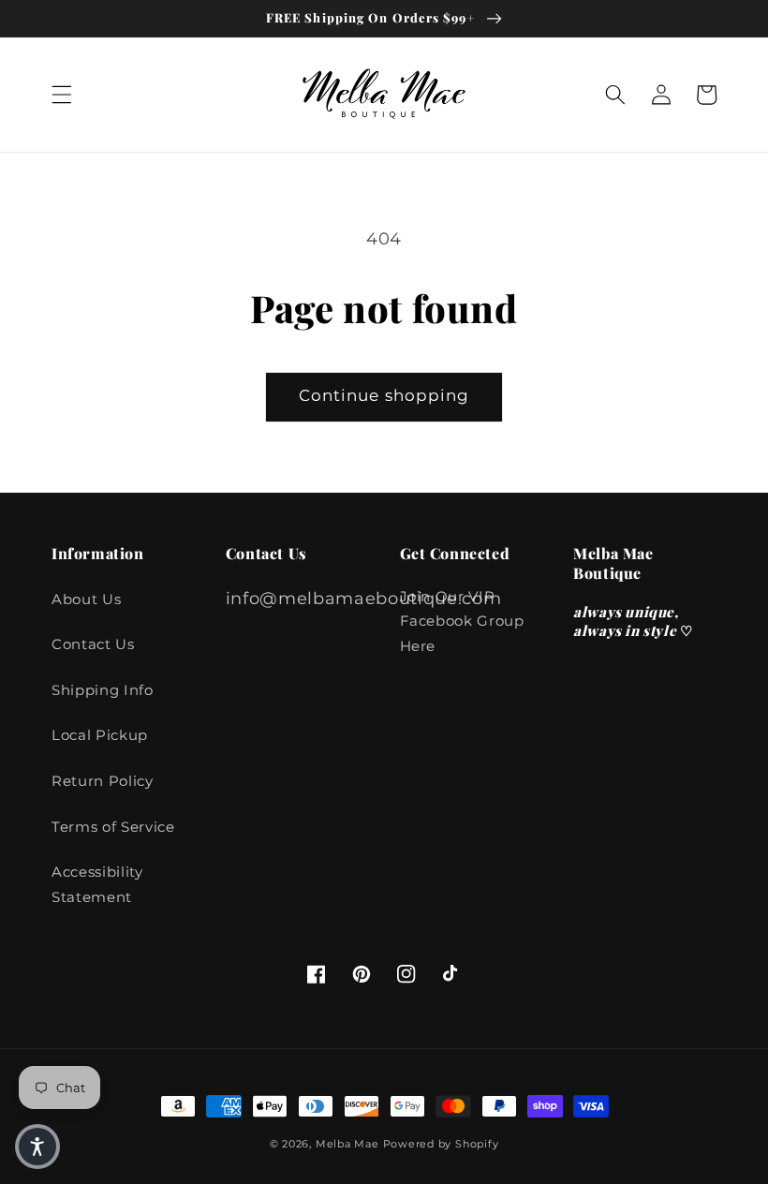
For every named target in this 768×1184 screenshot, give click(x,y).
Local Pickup (100, 735)
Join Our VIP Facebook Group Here (462, 621)
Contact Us (93, 644)
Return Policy (103, 781)
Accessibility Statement (97, 884)
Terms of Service (113, 827)
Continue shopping (384, 395)
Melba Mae (347, 1143)
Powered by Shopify (441, 1143)
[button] (61, 94)
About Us (86, 599)
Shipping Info (103, 690)
